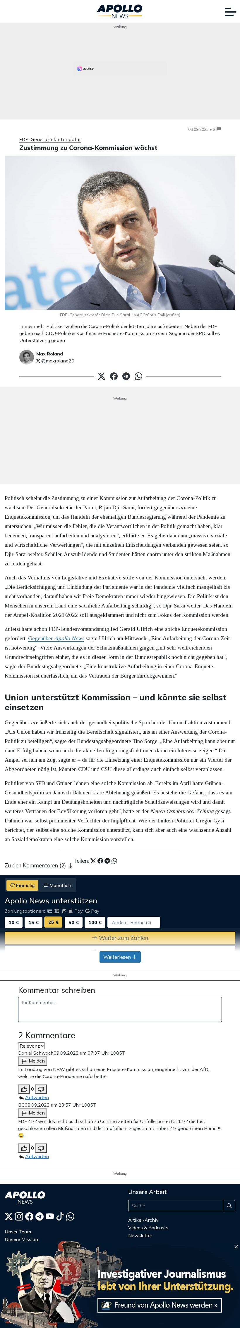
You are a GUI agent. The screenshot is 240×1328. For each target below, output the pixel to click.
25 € (53, 922)
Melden (36, 1061)
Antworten (37, 1097)
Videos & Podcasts (148, 1227)
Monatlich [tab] (59, 885)
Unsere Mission (21, 1239)
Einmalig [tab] (25, 885)
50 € (73, 922)
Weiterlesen (117, 957)
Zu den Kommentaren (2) (36, 865)
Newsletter (140, 1235)
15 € (33, 922)
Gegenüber (56, 638)
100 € (95, 922)
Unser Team (18, 1232)
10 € (13, 922)
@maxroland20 (57, 361)
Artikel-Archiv (143, 1220)
